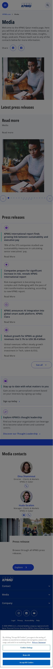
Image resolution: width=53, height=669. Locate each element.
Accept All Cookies (26, 662)
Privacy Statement (39, 642)
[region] (26, 648)
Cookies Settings (26, 648)
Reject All (26, 655)
